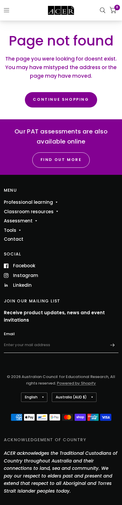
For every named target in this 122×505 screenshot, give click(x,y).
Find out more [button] (61, 159)
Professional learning (28, 202)
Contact (13, 239)
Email (9, 334)
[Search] (102, 10)
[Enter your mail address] (112, 345)
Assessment (18, 221)
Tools (10, 230)
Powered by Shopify (76, 383)
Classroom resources (29, 211)
